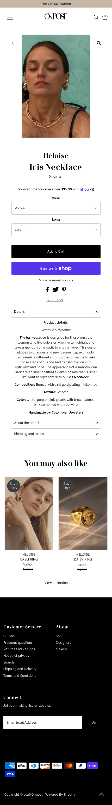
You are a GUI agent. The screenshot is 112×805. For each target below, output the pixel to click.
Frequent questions (18, 643)
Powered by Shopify (60, 794)
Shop (59, 636)
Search (8, 662)
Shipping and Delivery (19, 669)
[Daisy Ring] (83, 513)
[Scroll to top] (101, 794)
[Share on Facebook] (47, 291)
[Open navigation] (15, 17)
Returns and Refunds (19, 649)
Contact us (55, 300)
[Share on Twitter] (56, 291)
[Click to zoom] (99, 43)
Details (19, 311)
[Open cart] (105, 17)
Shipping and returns (29, 434)
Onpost (37, 794)
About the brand (26, 423)
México (61, 649)
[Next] (26, 43)
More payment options (56, 280)
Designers (63, 643)
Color (56, 198)
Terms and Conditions (19, 676)
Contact (9, 636)
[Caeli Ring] (28, 513)
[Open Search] (96, 17)
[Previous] (13, 43)
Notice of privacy (16, 656)
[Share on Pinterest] (64, 291)
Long (56, 219)
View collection (56, 583)
